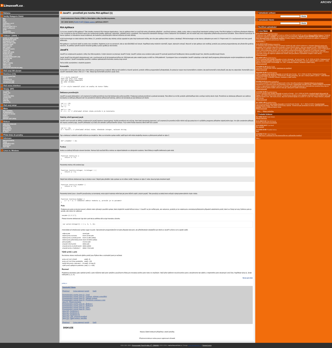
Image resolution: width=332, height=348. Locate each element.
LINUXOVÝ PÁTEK (9, 114)
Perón (258, 61)
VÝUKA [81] (7, 66)
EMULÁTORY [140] (9, 43)
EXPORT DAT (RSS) (9, 118)
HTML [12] (6, 93)
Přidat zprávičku (268, 111)
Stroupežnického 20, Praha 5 (270, 61)
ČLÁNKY (6, 132)
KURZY (5, 115)
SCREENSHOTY (8, 112)
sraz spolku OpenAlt (277, 104)
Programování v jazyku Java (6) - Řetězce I (77, 304)
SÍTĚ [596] (6, 60)
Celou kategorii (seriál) (81, 291)
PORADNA (6, 125)
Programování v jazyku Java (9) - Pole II (76, 309)
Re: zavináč (260, 127)
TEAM (5, 142)
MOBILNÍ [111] (7, 53)
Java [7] (6, 94)
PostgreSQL (7, 31)
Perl (4, 18)
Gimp (5, 22)
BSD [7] (5, 78)
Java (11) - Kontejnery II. (70, 313)
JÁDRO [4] (6, 50)
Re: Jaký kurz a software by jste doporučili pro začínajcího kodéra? (279, 135)
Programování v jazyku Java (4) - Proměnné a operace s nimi (83, 300)
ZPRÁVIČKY (7, 130)
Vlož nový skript (9, 105)
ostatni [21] (7, 97)
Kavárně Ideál (314, 93)
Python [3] (6, 102)
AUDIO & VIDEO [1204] (10, 38)
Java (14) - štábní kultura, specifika (74, 318)
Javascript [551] (8, 96)
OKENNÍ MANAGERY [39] (11, 57)
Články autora (89, 22)
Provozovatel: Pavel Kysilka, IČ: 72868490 (145, 345)
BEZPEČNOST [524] (9, 39)
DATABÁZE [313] (8, 41)
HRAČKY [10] (7, 46)
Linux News (263, 31)
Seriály (6, 16)
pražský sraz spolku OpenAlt (271, 59)
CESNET (273, 36)
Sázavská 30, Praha (263, 105)
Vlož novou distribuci (12, 86)
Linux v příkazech (9, 28)
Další (94, 291)
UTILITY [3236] (8, 63)
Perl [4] (5, 99)
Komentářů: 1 (260, 41)
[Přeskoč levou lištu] (23, 6)
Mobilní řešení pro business (313, 83)
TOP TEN (6, 147)
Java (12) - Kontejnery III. (71, 315)
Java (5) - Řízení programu (71, 302)
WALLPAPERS (7, 111)
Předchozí (66, 291)
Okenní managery (9, 32)
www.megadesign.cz (194, 345)
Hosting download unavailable (266, 122)
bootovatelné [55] (9, 76)
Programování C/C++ (10, 26)
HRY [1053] (6, 47)
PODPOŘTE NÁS (8, 143)
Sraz (257, 131)
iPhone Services (261, 118)
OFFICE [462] (7, 55)
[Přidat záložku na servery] (67, 284)
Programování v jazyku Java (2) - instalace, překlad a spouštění (84, 296)
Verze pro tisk (248, 278)
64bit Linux (7, 25)
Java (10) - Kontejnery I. (70, 311)
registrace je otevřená (284, 68)
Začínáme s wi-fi (8, 23)
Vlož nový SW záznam (12, 71)
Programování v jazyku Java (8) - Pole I (76, 307)
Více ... (258, 138)
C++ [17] (6, 91)
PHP (4, 20)
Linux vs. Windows (11, 151)
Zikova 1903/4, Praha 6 (315, 35)
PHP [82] (6, 100)
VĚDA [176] (7, 64)
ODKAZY (6, 117)
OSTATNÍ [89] (7, 58)
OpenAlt (274, 35)
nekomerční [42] (8, 81)
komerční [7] (7, 79)
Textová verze (207, 345)
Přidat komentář (261, 55)
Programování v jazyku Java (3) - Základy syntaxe (79, 298)
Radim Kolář (78, 22)
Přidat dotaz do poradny (13, 135)
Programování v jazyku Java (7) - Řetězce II (77, 306)
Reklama (6, 13)
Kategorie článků (16, 16)
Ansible (258, 107)
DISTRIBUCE (7, 129)
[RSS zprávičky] (271, 31)
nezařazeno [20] (8, 82)
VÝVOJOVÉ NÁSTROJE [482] (12, 67)
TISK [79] (6, 61)
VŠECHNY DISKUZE (9, 124)
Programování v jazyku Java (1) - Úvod (76, 295)
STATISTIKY (7, 145)
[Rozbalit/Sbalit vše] (18, 36)
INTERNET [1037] (9, 49)
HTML (5, 29)
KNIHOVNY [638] (8, 52)
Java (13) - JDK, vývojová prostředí (74, 316)
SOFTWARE (7, 127)
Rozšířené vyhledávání (267, 27)
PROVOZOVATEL (9, 140)
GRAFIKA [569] (8, 44)
